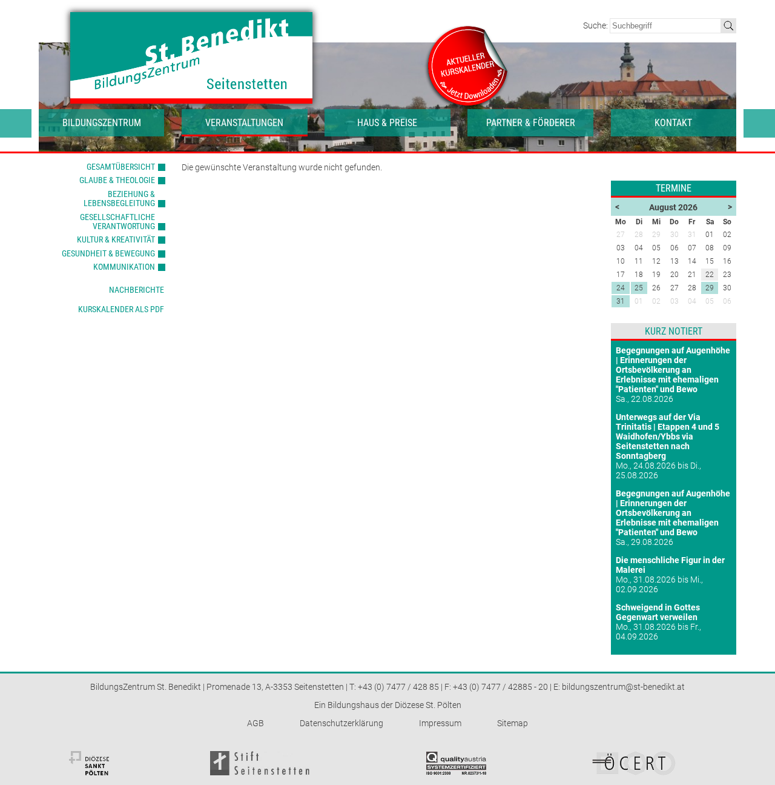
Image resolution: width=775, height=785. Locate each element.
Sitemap (512, 723)
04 (692, 301)
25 (639, 288)
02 (656, 301)
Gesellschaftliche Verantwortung (117, 221)
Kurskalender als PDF (121, 309)
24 (620, 288)
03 (674, 301)
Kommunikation (124, 267)
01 (639, 301)
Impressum (440, 723)
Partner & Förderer (530, 123)
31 (620, 301)
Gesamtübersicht (121, 167)
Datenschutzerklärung (341, 723)
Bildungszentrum (101, 123)
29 (709, 288)
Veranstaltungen (244, 123)
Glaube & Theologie (117, 180)
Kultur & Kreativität (116, 239)
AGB (255, 723)
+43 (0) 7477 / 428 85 (398, 687)
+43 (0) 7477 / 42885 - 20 (500, 687)
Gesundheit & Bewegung (108, 253)
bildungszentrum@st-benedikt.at (623, 687)
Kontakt (673, 123)
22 (709, 274)
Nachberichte (136, 290)
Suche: (596, 25)
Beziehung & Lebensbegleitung (119, 198)
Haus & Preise (387, 123)
